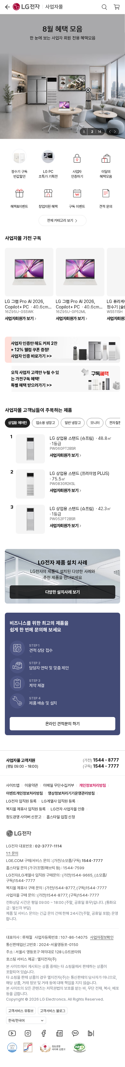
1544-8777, (65, 888)
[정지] (83, 131)
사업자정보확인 (101, 937)
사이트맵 (12, 785)
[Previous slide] (109, 131)
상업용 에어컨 (17, 423)
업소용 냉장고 (45, 423)
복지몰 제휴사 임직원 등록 (26, 809)
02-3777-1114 (48, 846)
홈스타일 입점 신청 (60, 817)
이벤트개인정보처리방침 (24, 793)
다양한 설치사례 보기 (62, 592)
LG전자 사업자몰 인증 (67, 809)
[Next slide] (116, 131)
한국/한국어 (16, 1020)
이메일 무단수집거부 (58, 785)
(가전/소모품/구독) (77, 860)
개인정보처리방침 (92, 785)
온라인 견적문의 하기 (62, 723)
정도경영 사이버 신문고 (23, 817)
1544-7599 (73, 868)
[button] (7, 7)
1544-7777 (24, 880)
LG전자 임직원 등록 (21, 801)
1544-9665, (82, 875)
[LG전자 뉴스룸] (59, 1033)
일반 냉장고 (73, 423)
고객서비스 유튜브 (20, 1011)
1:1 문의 (12, 853)
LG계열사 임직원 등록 (58, 801)
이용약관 (31, 785)
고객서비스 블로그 (52, 1011)
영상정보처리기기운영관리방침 (71, 793)
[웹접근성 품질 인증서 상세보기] (79, 1047)
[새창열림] (12, 1033)
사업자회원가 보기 (19, 318)
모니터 (95, 423)
